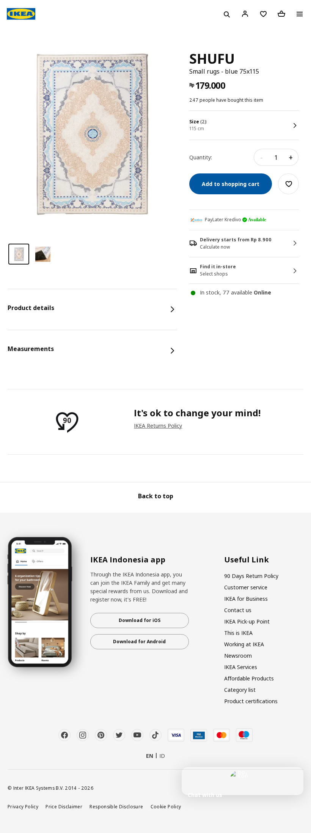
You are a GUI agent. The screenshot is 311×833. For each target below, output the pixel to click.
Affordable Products (249, 678)
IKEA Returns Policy (158, 425)
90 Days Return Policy (251, 575)
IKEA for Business (246, 598)
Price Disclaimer (64, 806)
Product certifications (251, 701)
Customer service (245, 587)
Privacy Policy (23, 806)
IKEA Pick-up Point (247, 621)
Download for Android (139, 641)
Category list (240, 689)
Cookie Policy (166, 806)
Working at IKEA (244, 644)
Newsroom (238, 655)
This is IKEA (238, 632)
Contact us (237, 610)
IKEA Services (240, 667)
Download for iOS (139, 620)
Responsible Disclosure (116, 806)
